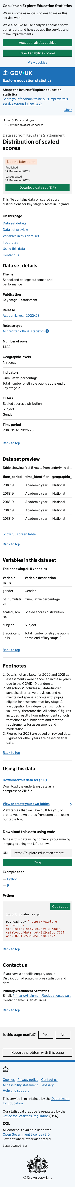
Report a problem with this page (37, 1052)
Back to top (11, 443)
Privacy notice (27, 1080)
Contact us (11, 255)
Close (68, 110)
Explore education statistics (27, 80)
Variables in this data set (21, 236)
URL (6, 853)
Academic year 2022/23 (21, 315)
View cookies (37, 62)
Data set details (14, 223)
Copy (38, 862)
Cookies (9, 1080)
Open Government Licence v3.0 (26, 1134)
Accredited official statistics (26, 331)
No (65, 1034)
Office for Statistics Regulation (26, 1116)
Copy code (60, 906)
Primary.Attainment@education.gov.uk (42, 995)
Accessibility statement (20, 1085)
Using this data (14, 249)
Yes (48, 1034)
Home (6, 120)
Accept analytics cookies (37, 42)
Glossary (47, 1085)
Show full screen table (19, 534)
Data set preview (15, 230)
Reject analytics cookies (37, 53)
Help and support (16, 1090)
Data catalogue (24, 120)
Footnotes (10, 242)
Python (12, 879)
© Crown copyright (37, 1177)
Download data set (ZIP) (37, 187)
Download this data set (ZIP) (25, 780)
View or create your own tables (26, 804)
